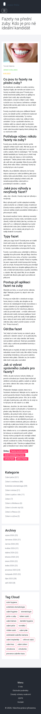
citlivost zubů (28, 640)
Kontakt (21, 702)
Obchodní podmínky (20, 690)
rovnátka (22, 626)
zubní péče (10, 626)
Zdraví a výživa (12, 516)
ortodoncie (10, 649)
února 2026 (11, 561)
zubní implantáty (12, 640)
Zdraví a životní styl (14, 507)
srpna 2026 (11, 535)
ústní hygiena (11, 602)
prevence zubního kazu (15, 654)
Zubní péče (12, 477)
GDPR (20, 698)
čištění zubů (11, 630)
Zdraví (9, 499)
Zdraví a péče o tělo (14, 495)
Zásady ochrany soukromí (20, 694)
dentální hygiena (26, 621)
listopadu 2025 (13, 574)
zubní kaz (10, 644)
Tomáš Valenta (8, 66)
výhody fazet (9, 459)
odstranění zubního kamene (17, 635)
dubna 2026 (11, 553)
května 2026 (11, 548)
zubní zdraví (22, 644)
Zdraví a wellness (10, 70)
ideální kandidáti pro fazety (14, 455)
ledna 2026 (11, 566)
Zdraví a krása (12, 490)
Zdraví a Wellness (13, 503)
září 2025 (10, 583)
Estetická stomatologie (16, 486)
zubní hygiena (11, 612)
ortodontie (22, 649)
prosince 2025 (12, 570)
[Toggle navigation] (4, 11)
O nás (20, 687)
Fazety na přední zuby (19, 451)
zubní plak (23, 630)
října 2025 (11, 578)
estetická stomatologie (15, 607)
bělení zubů (24, 616)
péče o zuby (11, 616)
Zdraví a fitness (12, 512)
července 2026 (13, 540)
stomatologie (26, 612)
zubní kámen (11, 621)
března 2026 (12, 557)
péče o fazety (22, 459)
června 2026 (12, 544)
